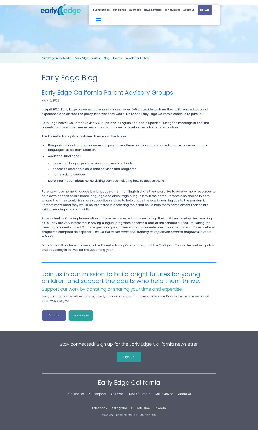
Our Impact (119, 10)
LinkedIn (159, 408)
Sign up (129, 357)
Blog (106, 58)
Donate (204, 10)
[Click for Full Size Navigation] (94, 19)
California (129, 382)
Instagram (119, 408)
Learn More (81, 315)
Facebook (99, 408)
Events (117, 58)
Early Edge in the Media (56, 58)
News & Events (153, 10)
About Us (188, 10)
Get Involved (172, 10)
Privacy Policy (150, 415)
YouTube (143, 408)
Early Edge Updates (87, 58)
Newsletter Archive (137, 58)
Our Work (135, 10)
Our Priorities (101, 10)
